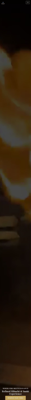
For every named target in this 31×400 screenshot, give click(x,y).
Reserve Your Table (15, 398)
